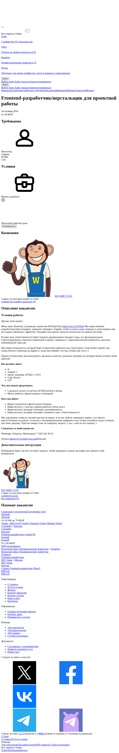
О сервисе (12, 584)
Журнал (90, 90)
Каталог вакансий (16, 592)
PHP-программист (11, 546)
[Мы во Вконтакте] (24, 707)
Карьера (16, 750)
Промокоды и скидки (18, 617)
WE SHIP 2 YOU (63, 296)
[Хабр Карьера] (13, 30)
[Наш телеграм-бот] (71, 731)
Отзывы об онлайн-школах (21, 611)
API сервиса (13, 633)
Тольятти (55, 549)
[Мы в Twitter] (24, 683)
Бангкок (18, 526)
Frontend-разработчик (12, 557)
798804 (40, 733)
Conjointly (6, 526)
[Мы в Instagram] (71, 707)
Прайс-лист (13, 652)
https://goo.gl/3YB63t (73, 326)
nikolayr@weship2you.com (23, 439)
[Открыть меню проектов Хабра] (2, 27)
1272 (21, 733)
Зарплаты (81, 90)
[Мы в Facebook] (71, 683)
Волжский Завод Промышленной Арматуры (24, 549)
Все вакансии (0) (27, 301)
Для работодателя (16, 630)
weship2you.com (9, 301)
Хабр (4, 750)
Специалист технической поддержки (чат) (23, 511)
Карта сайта (13, 598)
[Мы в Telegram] (24, 731)
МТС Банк (6, 560)
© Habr (5, 736)
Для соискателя (15, 627)
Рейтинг (71, 90)
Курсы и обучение (35, 90)
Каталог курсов (15, 595)
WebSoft (5, 514)
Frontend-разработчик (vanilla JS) (18, 534)
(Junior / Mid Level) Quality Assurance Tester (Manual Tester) (31, 523)
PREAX (5, 571)
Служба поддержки (17, 636)
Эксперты (50, 90)
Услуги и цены (15, 587)
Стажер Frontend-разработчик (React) (20, 568)
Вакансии (6, 90)
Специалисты (19, 90)
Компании (61, 90)
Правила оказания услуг (20, 649)
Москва (19, 560)
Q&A (9, 750)
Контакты (12, 601)
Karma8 (5, 537)
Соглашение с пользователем (22, 646)
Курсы (24, 750)
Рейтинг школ (14, 614)
